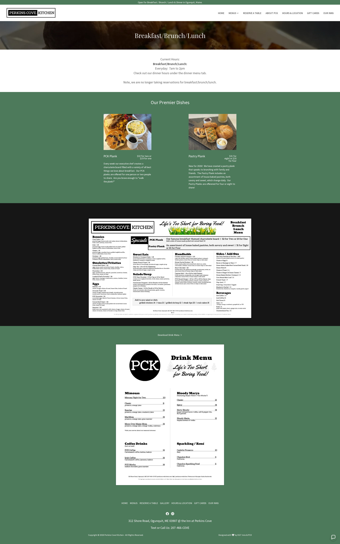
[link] (31, 12)
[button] (234, 13)
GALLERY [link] (164, 503)
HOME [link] (221, 13)
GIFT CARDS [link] (313, 13)
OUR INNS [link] (328, 13)
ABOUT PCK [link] (272, 13)
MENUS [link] (133, 503)
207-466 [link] (176, 528)
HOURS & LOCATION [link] (292, 13)
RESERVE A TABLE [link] (252, 13)
